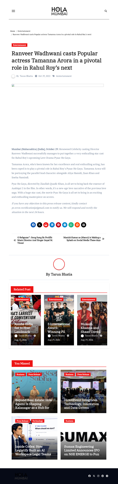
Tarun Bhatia (26, 76)
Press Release (34, 374)
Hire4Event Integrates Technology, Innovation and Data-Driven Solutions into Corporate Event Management (82, 407)
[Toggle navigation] (13, 11)
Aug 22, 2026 (20, 339)
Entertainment (19, 45)
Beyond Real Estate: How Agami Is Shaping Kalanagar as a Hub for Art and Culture (33, 405)
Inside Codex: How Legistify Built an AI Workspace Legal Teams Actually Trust (33, 452)
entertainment (64, 76)
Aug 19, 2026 (54, 339)
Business (20, 374)
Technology (38, 420)
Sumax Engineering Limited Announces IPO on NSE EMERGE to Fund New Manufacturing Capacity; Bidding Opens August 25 (82, 456)
